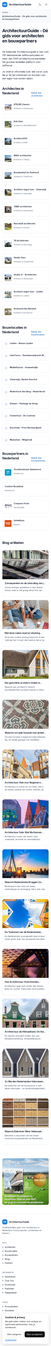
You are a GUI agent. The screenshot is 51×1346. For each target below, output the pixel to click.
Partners (9, 1263)
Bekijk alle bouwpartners (38, 459)
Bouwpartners (11, 1255)
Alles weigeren (14, 1334)
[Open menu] (46, 4)
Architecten (10, 1247)
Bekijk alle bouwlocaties (38, 333)
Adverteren (10, 1276)
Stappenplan (11, 1292)
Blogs (7, 1259)
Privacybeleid (11, 1306)
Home (5, 12)
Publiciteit (9, 1288)
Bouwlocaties (11, 1251)
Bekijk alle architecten (37, 94)
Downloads (10, 1284)
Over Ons (9, 1280)
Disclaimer (9, 1310)
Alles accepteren (34, 1334)
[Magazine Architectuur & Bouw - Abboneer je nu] (25, 1181)
